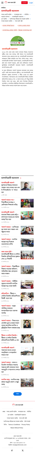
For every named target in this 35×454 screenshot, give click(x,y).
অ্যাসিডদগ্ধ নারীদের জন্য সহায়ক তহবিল (19, 19)
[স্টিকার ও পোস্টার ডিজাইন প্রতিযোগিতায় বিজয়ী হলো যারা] (27, 296)
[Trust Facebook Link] (11, 451)
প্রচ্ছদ (4, 412)
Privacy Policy (25, 425)
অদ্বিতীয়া (26, 15)
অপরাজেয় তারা (18, 15)
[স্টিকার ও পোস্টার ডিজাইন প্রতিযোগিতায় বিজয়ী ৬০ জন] (27, 338)
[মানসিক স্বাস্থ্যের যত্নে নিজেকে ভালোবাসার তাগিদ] (27, 242)
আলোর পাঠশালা (5, 17)
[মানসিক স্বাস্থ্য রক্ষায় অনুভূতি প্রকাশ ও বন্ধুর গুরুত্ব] (27, 383)
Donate (24, 2)
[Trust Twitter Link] (23, 451)
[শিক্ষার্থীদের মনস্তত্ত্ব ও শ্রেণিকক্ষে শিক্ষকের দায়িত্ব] (27, 203)
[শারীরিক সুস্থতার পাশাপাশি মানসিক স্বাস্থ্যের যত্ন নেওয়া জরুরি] (27, 284)
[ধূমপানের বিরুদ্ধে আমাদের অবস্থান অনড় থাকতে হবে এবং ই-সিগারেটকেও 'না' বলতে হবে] (27, 186)
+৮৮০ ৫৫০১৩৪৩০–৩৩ (19, 443)
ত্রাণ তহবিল (4, 19)
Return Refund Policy (17, 428)
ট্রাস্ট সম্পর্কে (27, 421)
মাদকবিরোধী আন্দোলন (17, 17)
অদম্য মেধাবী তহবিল (6, 15)
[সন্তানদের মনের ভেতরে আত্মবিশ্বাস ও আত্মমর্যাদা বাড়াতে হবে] (27, 351)
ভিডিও (5, 425)
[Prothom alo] (9, 3)
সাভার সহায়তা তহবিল (6, 21)
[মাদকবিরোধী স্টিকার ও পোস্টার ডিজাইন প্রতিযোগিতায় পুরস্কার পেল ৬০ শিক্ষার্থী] (27, 255)
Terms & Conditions (14, 425)
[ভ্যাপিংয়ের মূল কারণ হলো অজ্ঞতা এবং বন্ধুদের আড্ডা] (27, 230)
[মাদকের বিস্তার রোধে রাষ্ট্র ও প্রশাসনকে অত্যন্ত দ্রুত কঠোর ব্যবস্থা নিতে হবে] (27, 215)
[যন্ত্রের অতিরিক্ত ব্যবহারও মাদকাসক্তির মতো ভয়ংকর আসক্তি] (27, 309)
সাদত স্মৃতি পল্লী (19, 21)
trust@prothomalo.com (20, 445)
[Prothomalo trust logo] (17, 405)
